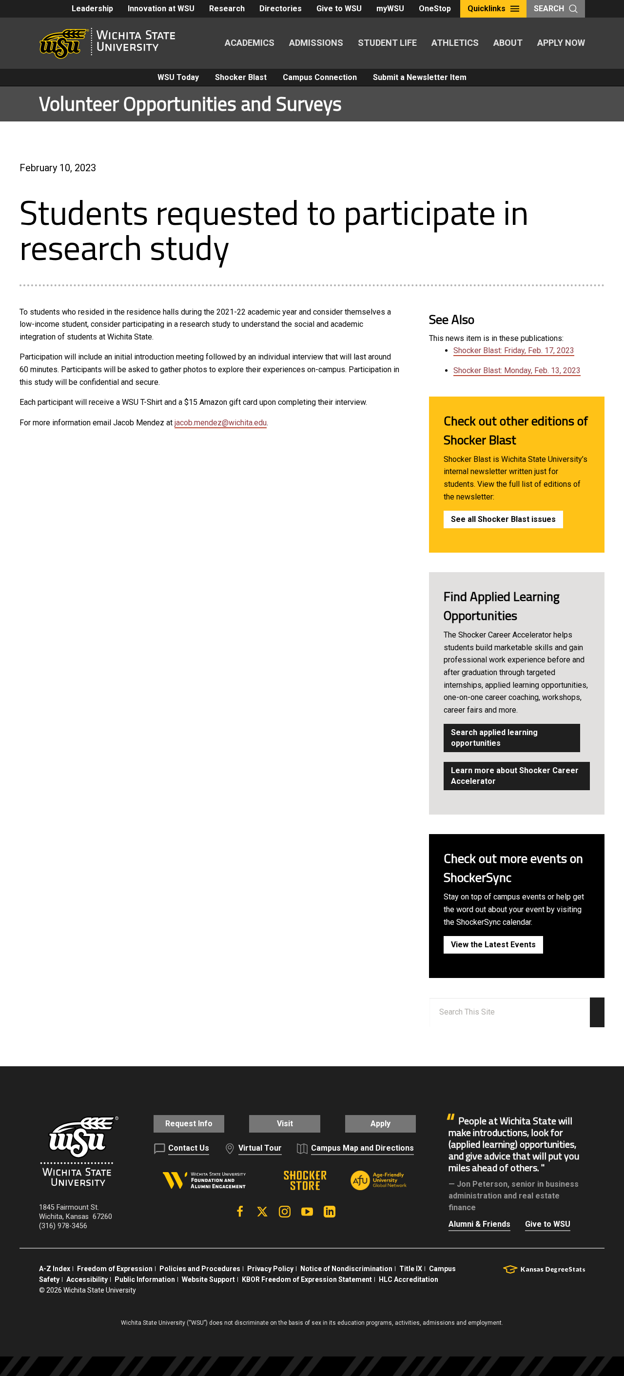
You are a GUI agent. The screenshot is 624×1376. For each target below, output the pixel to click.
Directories (280, 8)
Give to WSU (339, 8)
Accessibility (87, 1279)
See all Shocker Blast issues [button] (503, 519)
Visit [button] (285, 1123)
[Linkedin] (329, 1211)
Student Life (387, 43)
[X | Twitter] (262, 1211)
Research (227, 8)
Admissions (316, 43)
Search (549, 8)
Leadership (92, 8)
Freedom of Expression (115, 1269)
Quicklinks (487, 8)
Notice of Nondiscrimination (346, 1269)
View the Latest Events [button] (493, 944)
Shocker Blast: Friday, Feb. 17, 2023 (513, 350)
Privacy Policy (270, 1269)
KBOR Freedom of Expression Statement (307, 1279)
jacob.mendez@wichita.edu (221, 422)
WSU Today (178, 77)
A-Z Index (54, 1269)
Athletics (455, 43)
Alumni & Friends (479, 1224)
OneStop (435, 8)
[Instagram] (285, 1211)
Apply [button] (380, 1123)
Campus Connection (320, 77)
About (508, 43)
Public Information (145, 1279)
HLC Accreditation (408, 1279)
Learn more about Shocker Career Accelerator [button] (515, 776)
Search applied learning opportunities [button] (494, 738)
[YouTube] (307, 1211)
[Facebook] (240, 1211)
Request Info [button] (189, 1123)
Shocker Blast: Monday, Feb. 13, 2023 (517, 370)
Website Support (208, 1279)
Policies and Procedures (199, 1269)
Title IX (410, 1269)
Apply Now (561, 43)
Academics (249, 43)
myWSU (390, 8)
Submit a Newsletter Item (420, 77)
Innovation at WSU (161, 8)
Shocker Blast (241, 77)
